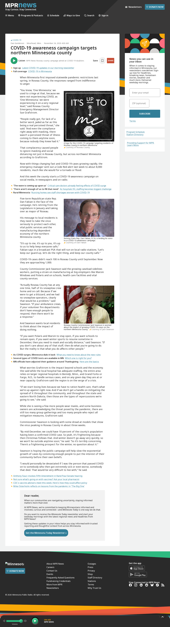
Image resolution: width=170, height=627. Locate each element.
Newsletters (52, 588)
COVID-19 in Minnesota (40, 71)
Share (110, 60)
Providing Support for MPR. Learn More (140, 144)
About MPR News (55, 563)
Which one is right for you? (78, 358)
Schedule (54, 15)
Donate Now (154, 7)
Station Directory (134, 134)
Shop (90, 574)
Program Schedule (135, 132)
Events (49, 574)
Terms (132, 121)
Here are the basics (89, 361)
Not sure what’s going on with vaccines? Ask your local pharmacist (46, 479)
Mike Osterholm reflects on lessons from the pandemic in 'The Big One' (49, 486)
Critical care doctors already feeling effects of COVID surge (77, 185)
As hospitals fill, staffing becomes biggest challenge (85, 189)
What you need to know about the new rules (79, 354)
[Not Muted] (4, 621)
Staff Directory (95, 577)
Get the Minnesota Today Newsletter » (46, 532)
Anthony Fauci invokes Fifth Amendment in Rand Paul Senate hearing (47, 475)
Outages (92, 563)
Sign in (104, 15)
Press (90, 567)
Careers (50, 567)
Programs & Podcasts (32, 15)
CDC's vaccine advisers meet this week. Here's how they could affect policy (50, 482)
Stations (92, 581)
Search (90, 15)
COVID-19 (17, 40)
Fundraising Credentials (58, 581)
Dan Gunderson (17, 43)
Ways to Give (73, 15)
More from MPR (54, 584)
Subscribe (144, 113)
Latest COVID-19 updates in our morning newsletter (48, 67)
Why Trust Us (94, 588)
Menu (11, 15)
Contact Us (51, 570)
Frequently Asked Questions (60, 577)
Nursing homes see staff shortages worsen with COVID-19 (60, 192)
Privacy (91, 570)
